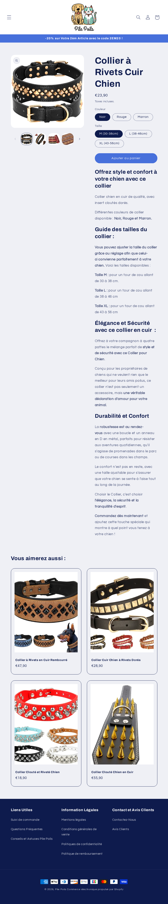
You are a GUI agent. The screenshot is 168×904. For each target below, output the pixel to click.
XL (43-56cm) (109, 143)
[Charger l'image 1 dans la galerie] (26, 139)
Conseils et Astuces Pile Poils (32, 838)
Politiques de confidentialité (81, 844)
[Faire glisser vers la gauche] (15, 139)
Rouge (122, 116)
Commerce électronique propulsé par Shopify (95, 889)
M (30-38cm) (108, 133)
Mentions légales (73, 819)
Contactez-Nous (124, 819)
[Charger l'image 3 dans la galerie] (54, 139)
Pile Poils (60, 889)
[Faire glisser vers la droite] (79, 139)
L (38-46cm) (138, 133)
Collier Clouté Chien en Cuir (112, 772)
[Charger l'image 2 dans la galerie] (40, 139)
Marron (143, 116)
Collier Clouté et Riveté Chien (37, 772)
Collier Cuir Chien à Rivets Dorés (116, 660)
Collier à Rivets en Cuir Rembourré (41, 660)
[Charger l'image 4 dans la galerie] (67, 139)
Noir (102, 116)
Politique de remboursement (81, 853)
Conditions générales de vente (79, 832)
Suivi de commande (25, 819)
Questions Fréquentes (27, 829)
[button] (9, 17)
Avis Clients (120, 829)
